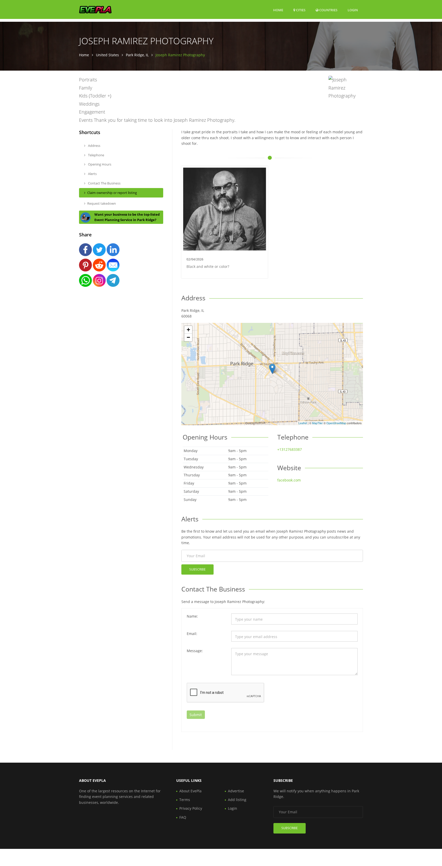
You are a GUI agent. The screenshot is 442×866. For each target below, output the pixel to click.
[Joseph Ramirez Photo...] (272, 369)
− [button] (188, 337)
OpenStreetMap (336, 423)
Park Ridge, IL (137, 54)
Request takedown (101, 203)
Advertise (236, 790)
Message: (195, 650)
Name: (192, 616)
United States (107, 54)
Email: (192, 633)
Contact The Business (103, 183)
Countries (327, 9)
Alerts (92, 173)
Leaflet (303, 423)
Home (278, 10)
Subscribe (197, 569)
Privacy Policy (190, 808)
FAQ (182, 817)
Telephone (95, 155)
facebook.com (289, 480)
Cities (300, 10)
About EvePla (190, 790)
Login (353, 9)
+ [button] (188, 329)
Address (93, 145)
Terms (184, 799)
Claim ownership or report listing (112, 192)
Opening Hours (99, 164)
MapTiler (317, 423)
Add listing (237, 799)
